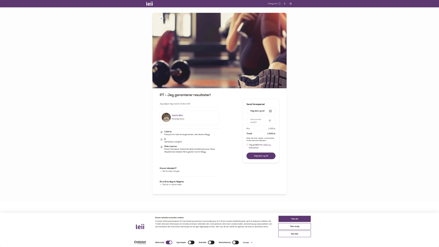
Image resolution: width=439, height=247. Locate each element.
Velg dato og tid (261, 156)
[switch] (191, 242)
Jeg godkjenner (260, 146)
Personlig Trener (178, 119)
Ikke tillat (294, 234)
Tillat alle (294, 219)
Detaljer (246, 242)
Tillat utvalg (294, 226)
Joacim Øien (177, 115)
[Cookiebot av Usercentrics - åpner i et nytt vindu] (140, 242)
